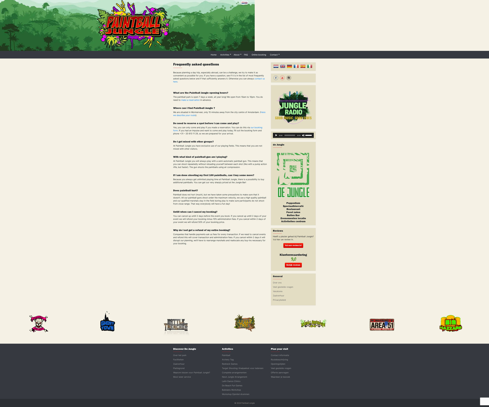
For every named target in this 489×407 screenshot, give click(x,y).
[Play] (276, 135)
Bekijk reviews (293, 265)
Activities (224, 54)
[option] (38, 324)
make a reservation (190, 100)
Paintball (226, 355)
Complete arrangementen (234, 372)
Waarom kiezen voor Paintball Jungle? (191, 372)
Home (213, 54)
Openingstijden (278, 364)
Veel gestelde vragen (283, 287)
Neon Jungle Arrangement (234, 377)
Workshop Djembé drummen (235, 394)
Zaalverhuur (278, 295)
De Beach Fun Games (232, 385)
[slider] (309, 135)
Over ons (277, 282)
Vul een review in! (293, 245)
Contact (274, 54)
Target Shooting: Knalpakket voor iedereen (242, 368)
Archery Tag (228, 359)
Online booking (259, 54)
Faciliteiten (178, 359)
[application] (293, 135)
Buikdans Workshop (231, 390)
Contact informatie (280, 355)
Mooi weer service (182, 377)
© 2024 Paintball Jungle (244, 403)
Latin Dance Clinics (231, 381)
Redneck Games (229, 364)
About (237, 54)
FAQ (246, 54)
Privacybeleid (279, 300)
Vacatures (277, 291)
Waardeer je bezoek (280, 377)
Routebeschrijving (279, 359)
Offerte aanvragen (280, 372)
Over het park (179, 355)
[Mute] (303, 135)
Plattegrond (179, 368)
